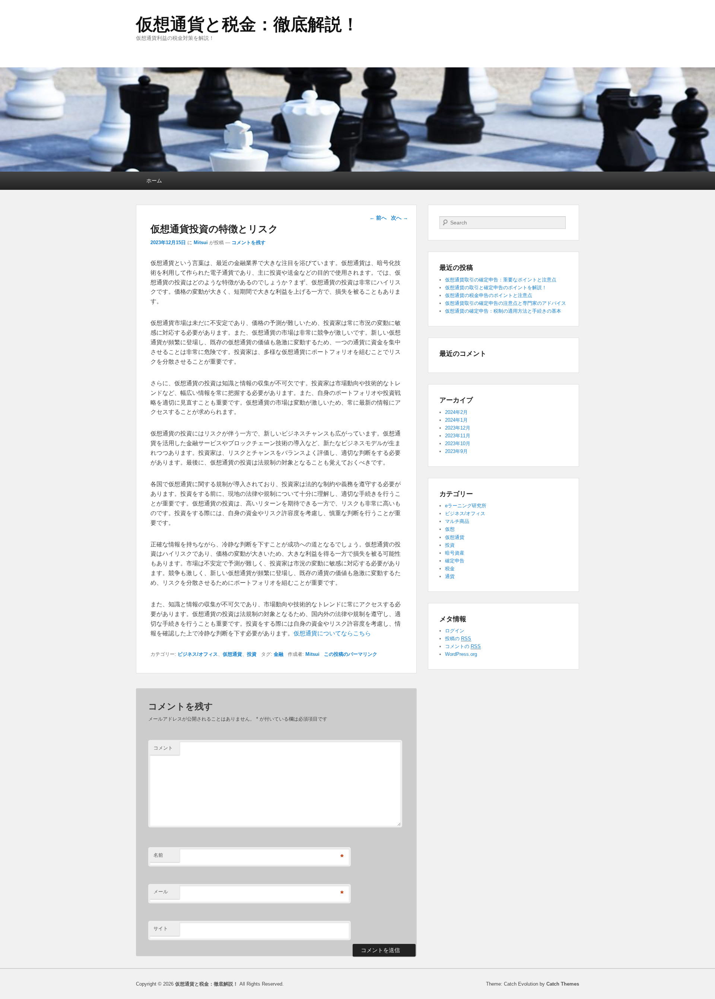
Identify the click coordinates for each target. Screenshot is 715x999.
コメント (163, 748)
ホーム (154, 180)
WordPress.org (461, 654)
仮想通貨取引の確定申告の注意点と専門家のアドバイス (505, 303)
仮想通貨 (232, 654)
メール (160, 891)
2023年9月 (456, 451)
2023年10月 (457, 443)
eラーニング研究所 (465, 505)
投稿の (458, 638)
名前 (158, 855)
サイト (160, 928)
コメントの (463, 646)
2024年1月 (456, 420)
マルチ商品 (457, 521)
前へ (378, 218)
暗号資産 (454, 553)
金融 (278, 654)
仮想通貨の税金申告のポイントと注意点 (488, 295)
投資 (252, 654)
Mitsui (201, 242)
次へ (399, 218)
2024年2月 (456, 412)
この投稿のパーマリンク (350, 654)
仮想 (450, 529)
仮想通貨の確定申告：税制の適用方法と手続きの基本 (503, 311)
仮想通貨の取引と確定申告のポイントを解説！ (496, 287)
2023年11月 (457, 435)
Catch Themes (562, 984)
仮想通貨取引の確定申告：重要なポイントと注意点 (500, 280)
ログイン (454, 630)
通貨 (450, 576)
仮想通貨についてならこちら (332, 633)
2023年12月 (457, 428)
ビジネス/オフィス (198, 654)
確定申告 (454, 561)
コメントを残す (249, 242)
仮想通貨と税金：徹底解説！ (247, 24)
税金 (450, 568)
